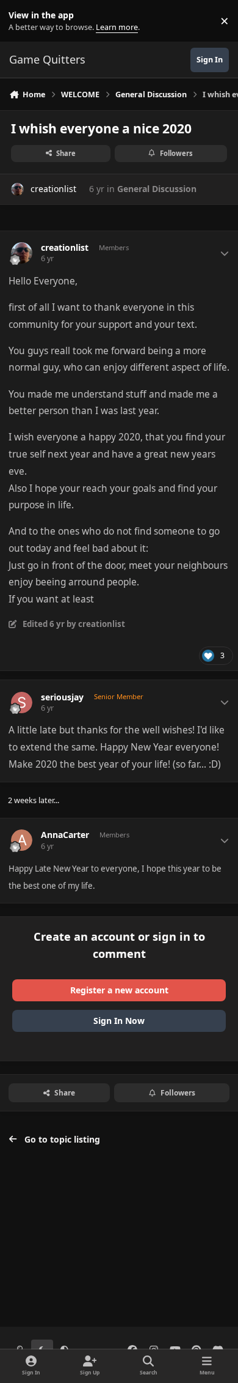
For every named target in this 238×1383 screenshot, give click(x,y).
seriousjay (62, 697)
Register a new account (119, 990)
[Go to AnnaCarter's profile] (21, 840)
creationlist (53, 189)
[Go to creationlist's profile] (17, 189)
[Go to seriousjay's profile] (21, 702)
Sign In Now (119, 1020)
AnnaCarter (65, 834)
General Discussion (157, 189)
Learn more (23, 21)
